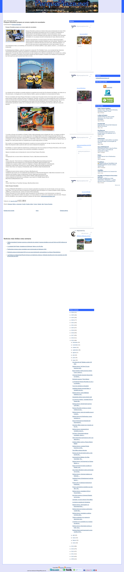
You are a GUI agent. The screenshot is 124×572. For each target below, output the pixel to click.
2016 (72, 338)
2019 (72, 330)
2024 (72, 317)
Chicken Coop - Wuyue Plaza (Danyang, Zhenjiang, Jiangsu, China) (108, 110)
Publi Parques (101, 138)
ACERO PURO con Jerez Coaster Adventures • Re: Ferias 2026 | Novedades (106, 118)
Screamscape (101, 123)
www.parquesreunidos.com (48, 196)
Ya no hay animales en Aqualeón (80, 386)
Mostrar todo (117, 185)
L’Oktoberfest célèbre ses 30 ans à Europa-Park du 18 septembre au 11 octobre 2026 (107, 133)
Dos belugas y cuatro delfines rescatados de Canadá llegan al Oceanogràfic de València (108, 141)
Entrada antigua (64, 210)
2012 (72, 551)
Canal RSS (109, 87)
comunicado (19, 204)
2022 (72, 322)
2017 (72, 335)
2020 (72, 327)
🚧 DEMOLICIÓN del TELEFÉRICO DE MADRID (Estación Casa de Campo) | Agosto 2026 (107, 165)
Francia (35, 204)
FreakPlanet (101, 162)
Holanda (39, 204)
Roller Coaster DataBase (104, 108)
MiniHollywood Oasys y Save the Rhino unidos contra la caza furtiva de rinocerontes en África (107, 150)
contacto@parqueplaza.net (102, 78)
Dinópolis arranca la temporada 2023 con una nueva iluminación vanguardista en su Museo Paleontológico (33, 252)
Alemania (10, 204)
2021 (72, 325)
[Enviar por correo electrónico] (18, 201)
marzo (74, 537)
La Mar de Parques (102, 115)
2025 (72, 315)
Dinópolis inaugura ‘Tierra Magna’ (80, 379)
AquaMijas (100, 170)
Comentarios (68, 567)
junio (74, 357)
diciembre (75, 342)
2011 (72, 554)
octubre (75, 347)
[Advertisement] (62, 15)
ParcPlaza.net (101, 130)
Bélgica (14, 204)
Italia (43, 204)
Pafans (99, 155)
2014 (72, 546)
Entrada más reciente (9, 210)
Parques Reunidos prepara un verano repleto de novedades (24, 22)
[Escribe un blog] (20, 201)
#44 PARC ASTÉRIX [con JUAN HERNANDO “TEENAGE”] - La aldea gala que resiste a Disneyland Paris (107, 180)
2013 (72, 549)
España (24, 204)
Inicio (37, 210)
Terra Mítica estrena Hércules (79, 450)
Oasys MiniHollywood (103, 147)
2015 (72, 340)
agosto (74, 352)
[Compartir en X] (22, 201)
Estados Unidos (29, 204)
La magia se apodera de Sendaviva (81, 502)
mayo (74, 360)
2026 (72, 312)
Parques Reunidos (16, 24)
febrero (74, 540)
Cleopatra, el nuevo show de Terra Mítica (82, 499)
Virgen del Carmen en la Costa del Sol (107, 171)
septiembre (75, 350)
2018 (72, 332)
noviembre (75, 345)
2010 (72, 556)
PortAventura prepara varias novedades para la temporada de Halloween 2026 (26, 249)
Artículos (62, 567)
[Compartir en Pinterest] (25, 201)
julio (74, 355)
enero (74, 543)
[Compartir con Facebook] (23, 201)
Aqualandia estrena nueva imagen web (82, 397)
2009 (72, 559)
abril (74, 535)
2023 (72, 320)
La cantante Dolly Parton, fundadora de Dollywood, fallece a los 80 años (25, 246)
